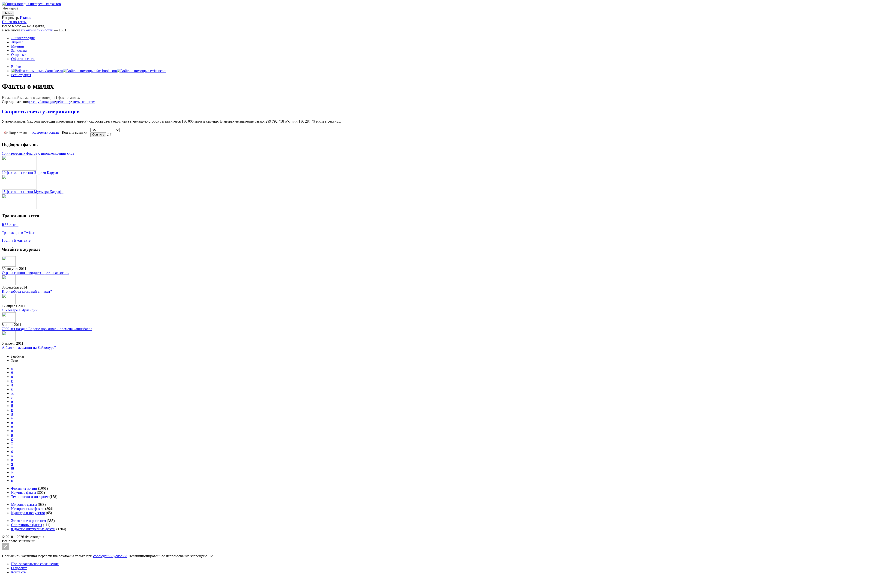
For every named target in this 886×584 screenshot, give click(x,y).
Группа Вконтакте (16, 240)
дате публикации (41, 102)
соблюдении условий (110, 556)
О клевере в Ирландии (20, 310)
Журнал (17, 42)
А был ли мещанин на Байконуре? (29, 347)
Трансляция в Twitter (18, 233)
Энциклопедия (23, 38)
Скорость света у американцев (41, 111)
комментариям (83, 102)
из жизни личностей (37, 30)
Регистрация (21, 75)
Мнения (17, 46)
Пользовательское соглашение (35, 564)
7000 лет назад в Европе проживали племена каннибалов (47, 329)
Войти (16, 67)
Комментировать (45, 132)
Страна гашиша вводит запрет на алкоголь (35, 273)
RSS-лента (10, 225)
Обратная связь (23, 59)
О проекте (19, 55)
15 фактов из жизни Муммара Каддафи (32, 192)
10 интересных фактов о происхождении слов (38, 153)
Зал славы (19, 50)
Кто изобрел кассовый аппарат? (27, 291)
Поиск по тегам (14, 22)
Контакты (19, 572)
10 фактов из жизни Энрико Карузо (30, 173)
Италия (25, 18)
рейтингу (63, 102)
